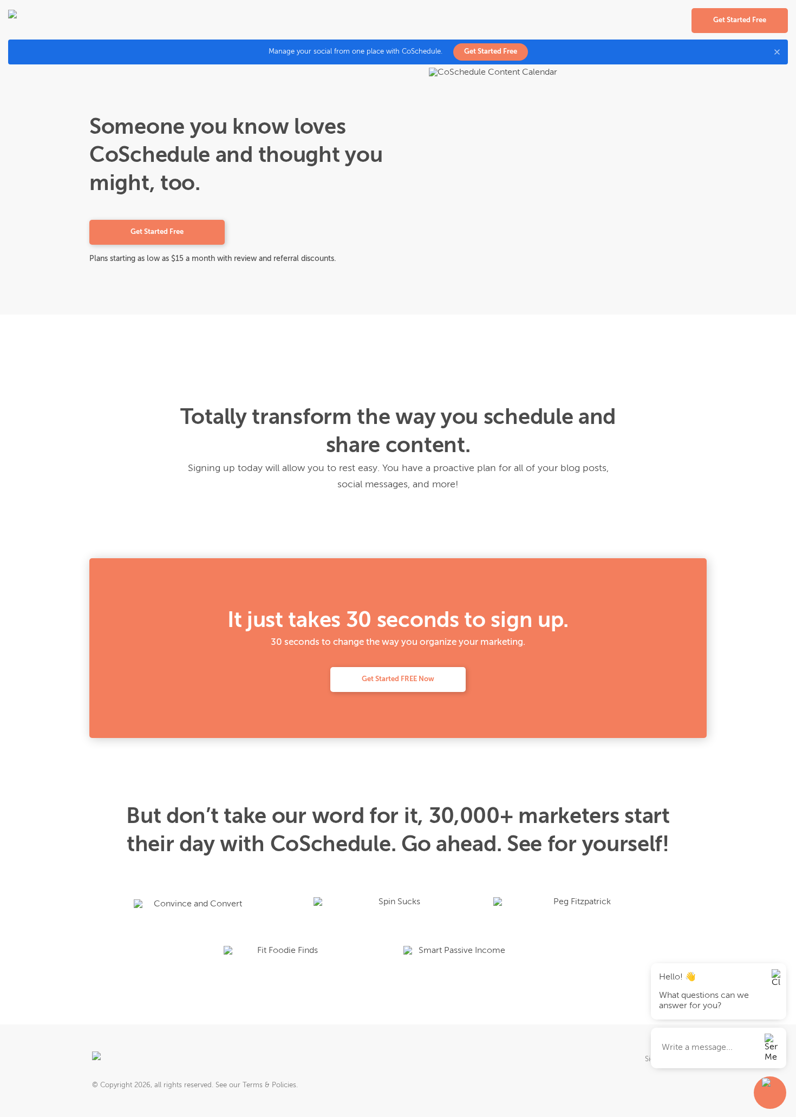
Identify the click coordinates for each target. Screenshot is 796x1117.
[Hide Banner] (777, 52)
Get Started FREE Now (398, 679)
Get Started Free (490, 51)
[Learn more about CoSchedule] (128, 1059)
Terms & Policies (269, 1085)
